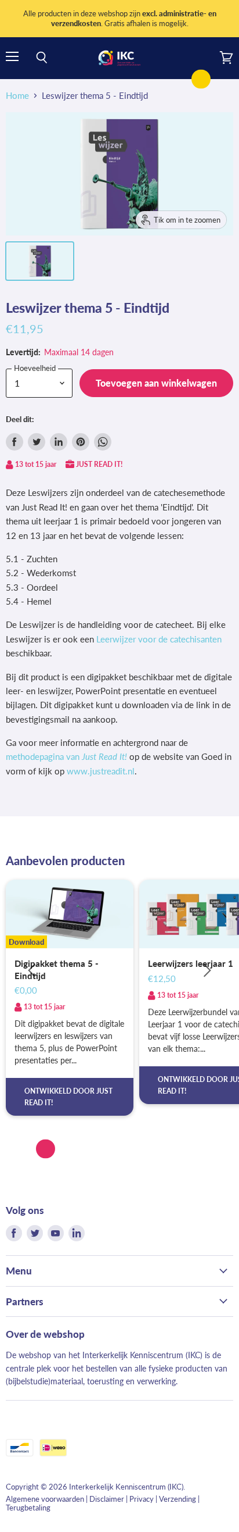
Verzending (177, 1499)
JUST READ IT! (99, 464)
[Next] (207, 970)
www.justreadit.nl (101, 771)
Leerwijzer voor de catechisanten (159, 639)
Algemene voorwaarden (45, 1499)
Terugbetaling (28, 1507)
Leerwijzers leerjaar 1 (190, 963)
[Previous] (32, 970)
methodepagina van (66, 756)
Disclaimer (106, 1499)
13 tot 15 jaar (35, 464)
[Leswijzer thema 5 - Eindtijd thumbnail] (39, 261)
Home (17, 96)
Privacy (141, 1499)
